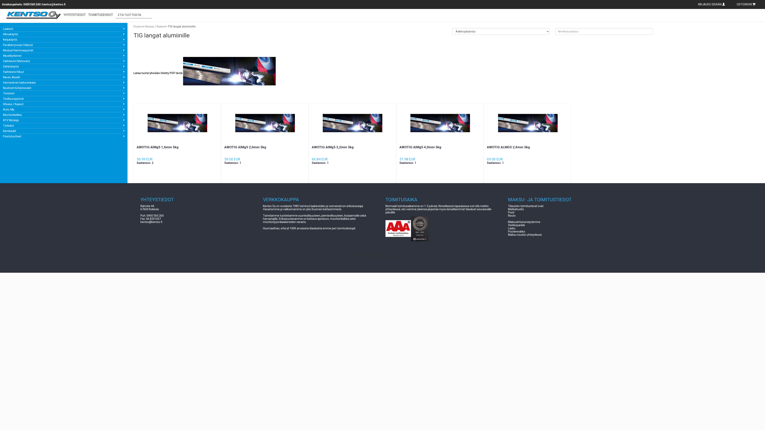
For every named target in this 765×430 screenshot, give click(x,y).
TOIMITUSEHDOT (100, 15)
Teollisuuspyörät (13, 98)
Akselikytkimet (12, 55)
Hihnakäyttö (10, 34)
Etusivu (138, 26)
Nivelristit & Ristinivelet (17, 88)
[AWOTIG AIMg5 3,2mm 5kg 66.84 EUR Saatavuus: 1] (352, 124)
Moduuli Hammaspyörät (18, 50)
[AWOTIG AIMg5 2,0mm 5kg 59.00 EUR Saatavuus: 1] (265, 124)
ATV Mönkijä (11, 120)
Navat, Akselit (11, 77)
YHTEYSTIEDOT (75, 15)
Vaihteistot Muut (13, 71)
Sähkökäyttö (11, 66)
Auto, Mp (8, 109)
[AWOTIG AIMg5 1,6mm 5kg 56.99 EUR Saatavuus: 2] (177, 124)
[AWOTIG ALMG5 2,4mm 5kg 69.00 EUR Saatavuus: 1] (527, 124)
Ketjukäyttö (10, 39)
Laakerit (8, 28)
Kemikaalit (9, 131)
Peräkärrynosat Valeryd (18, 45)
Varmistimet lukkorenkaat (19, 82)
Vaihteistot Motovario (16, 61)
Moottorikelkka (12, 114)
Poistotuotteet (12, 136)
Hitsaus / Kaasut (13, 104)
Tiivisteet (9, 93)
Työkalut (8, 125)
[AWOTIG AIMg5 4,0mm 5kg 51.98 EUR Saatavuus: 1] (440, 124)
